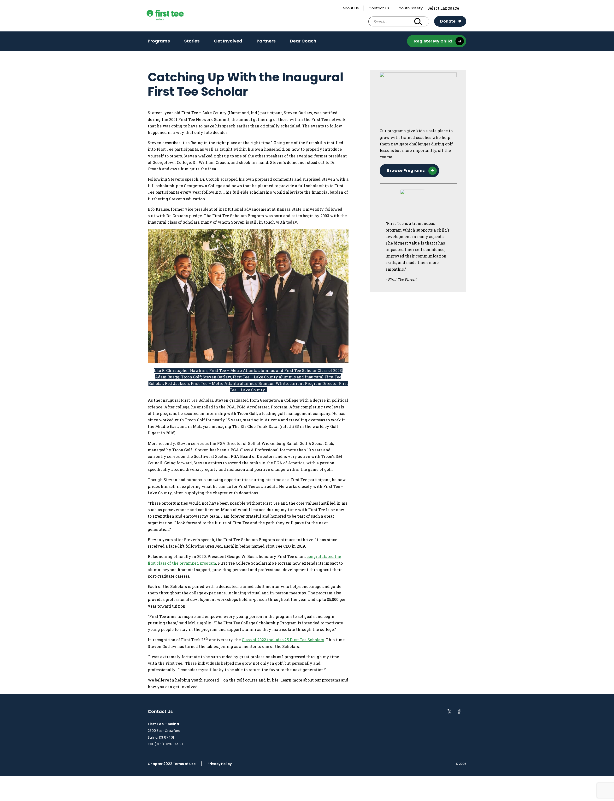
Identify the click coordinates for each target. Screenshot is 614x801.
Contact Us (379, 8)
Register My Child (433, 41)
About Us (350, 8)
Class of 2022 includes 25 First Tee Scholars (283, 639)
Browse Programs (406, 170)
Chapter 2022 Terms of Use (172, 763)
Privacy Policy (219, 763)
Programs (159, 42)
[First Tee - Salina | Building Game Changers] (174, 15)
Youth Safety (411, 8)
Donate (447, 21)
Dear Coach (303, 41)
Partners (266, 42)
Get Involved (228, 42)
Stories (192, 42)
